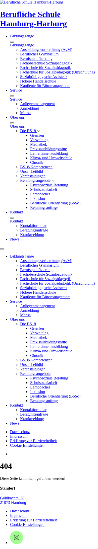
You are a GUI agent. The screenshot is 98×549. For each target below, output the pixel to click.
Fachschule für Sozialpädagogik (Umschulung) (57, 72)
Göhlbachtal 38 (12, 498)
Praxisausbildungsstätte (48, 149)
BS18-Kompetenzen (36, 167)
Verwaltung (39, 140)
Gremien (37, 135)
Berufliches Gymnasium (39, 54)
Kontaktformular (33, 225)
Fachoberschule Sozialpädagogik (46, 63)
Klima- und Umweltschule (51, 158)
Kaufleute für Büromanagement (45, 86)
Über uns (17, 117)
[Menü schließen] (12, 42)
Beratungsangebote (36, 180)
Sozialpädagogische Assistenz (43, 76)
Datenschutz (20, 432)
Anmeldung (29, 108)
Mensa (25, 113)
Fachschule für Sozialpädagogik (45, 67)
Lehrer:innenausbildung (49, 153)
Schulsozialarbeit (43, 189)
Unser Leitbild (31, 171)
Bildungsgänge (22, 36)
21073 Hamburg (13, 502)
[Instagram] (16, 542)
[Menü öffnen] (2, 249)
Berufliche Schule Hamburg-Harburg (33, 19)
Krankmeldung (32, 234)
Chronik (36, 162)
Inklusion (37, 198)
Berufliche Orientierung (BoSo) (55, 203)
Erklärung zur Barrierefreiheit (33, 441)
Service (16, 90)
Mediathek (38, 144)
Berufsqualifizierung (36, 58)
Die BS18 (28, 131)
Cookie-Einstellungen (27, 445)
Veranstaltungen (32, 176)
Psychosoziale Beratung (49, 185)
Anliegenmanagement (37, 104)
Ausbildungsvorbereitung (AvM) (46, 49)
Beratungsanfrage (44, 207)
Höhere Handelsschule (38, 81)
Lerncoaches (40, 194)
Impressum (18, 436)
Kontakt (16, 212)
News (14, 239)
